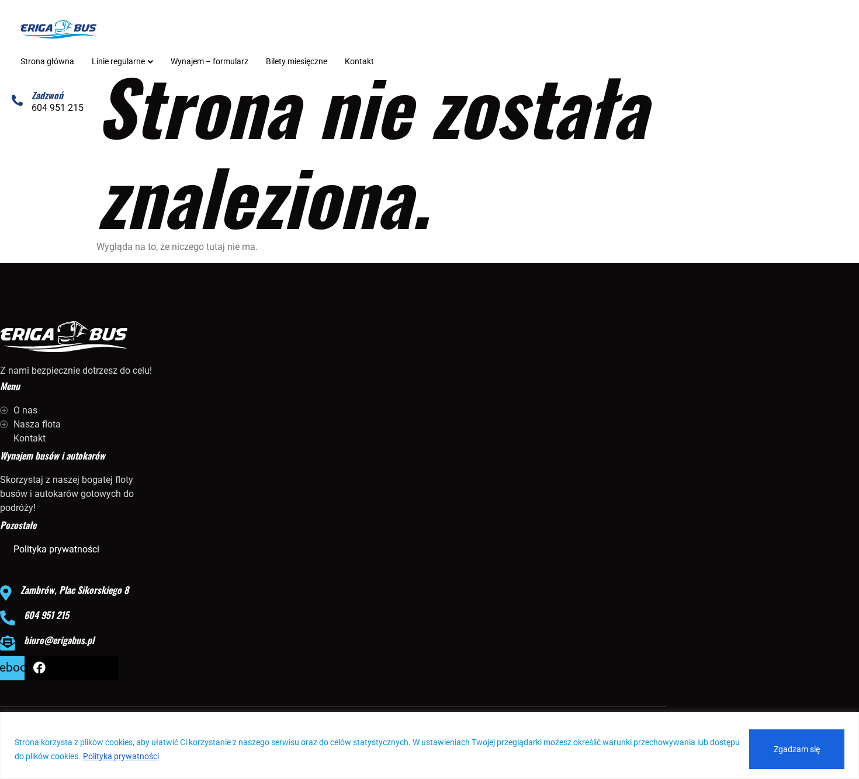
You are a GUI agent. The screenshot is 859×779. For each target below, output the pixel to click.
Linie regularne (118, 61)
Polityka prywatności (121, 756)
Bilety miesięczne (296, 61)
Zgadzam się (797, 749)
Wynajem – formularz (209, 61)
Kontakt (359, 61)
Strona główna (47, 61)
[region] (429, 745)
